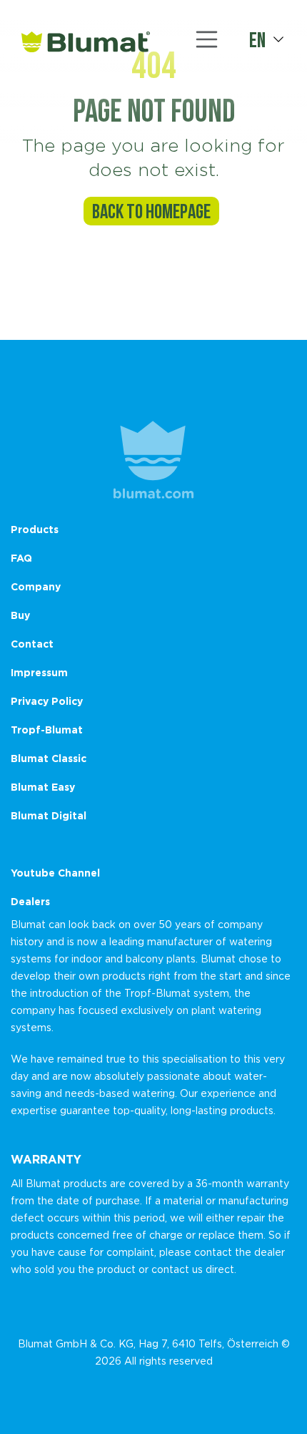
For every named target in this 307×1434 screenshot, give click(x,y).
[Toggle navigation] (207, 39)
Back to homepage (151, 211)
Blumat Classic (48, 758)
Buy (20, 615)
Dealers (30, 901)
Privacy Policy (47, 701)
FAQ (21, 557)
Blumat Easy (43, 786)
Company (36, 586)
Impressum (39, 672)
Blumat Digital (48, 815)
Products (35, 529)
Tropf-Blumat (47, 729)
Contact (32, 643)
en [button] (257, 39)
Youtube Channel (55, 872)
